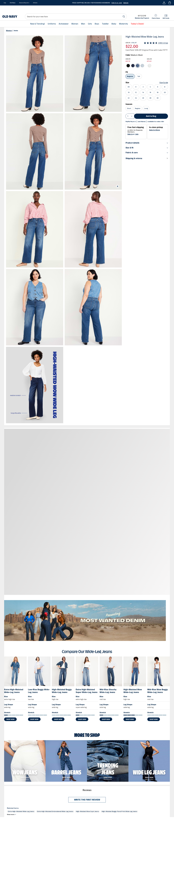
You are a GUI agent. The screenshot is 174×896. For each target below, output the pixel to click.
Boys (97, 24)
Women (74, 24)
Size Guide (163, 83)
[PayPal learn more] (136, 121)
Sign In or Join (117, 3)
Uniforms (52, 24)
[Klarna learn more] (146, 121)
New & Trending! (37, 24)
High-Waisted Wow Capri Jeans (87, 811)
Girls (90, 24)
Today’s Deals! (137, 24)
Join (136, 134)
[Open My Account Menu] (164, 2)
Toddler (105, 24)
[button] (64, 229)
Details (125, 3)
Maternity (123, 24)
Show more (10, 814)
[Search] (124, 16)
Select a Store (154, 130)
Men (83, 24)
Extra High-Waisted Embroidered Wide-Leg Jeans (55, 811)
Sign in (130, 134)
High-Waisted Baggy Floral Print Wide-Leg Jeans (119, 811)
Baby (114, 24)
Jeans (15, 30)
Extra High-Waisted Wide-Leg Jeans (21, 811)
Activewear (64, 24)
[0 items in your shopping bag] (169, 2)
